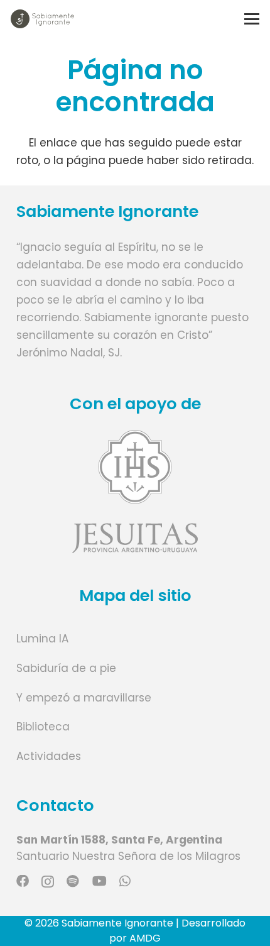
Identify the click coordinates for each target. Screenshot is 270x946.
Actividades (48, 756)
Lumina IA (42, 638)
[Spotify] (73, 881)
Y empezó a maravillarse (83, 697)
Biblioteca (43, 726)
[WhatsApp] (125, 881)
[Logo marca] (42, 18)
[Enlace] (135, 491)
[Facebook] (22, 881)
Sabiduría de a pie (66, 668)
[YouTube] (99, 881)
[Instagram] (47, 882)
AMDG (145, 938)
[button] (251, 18)
